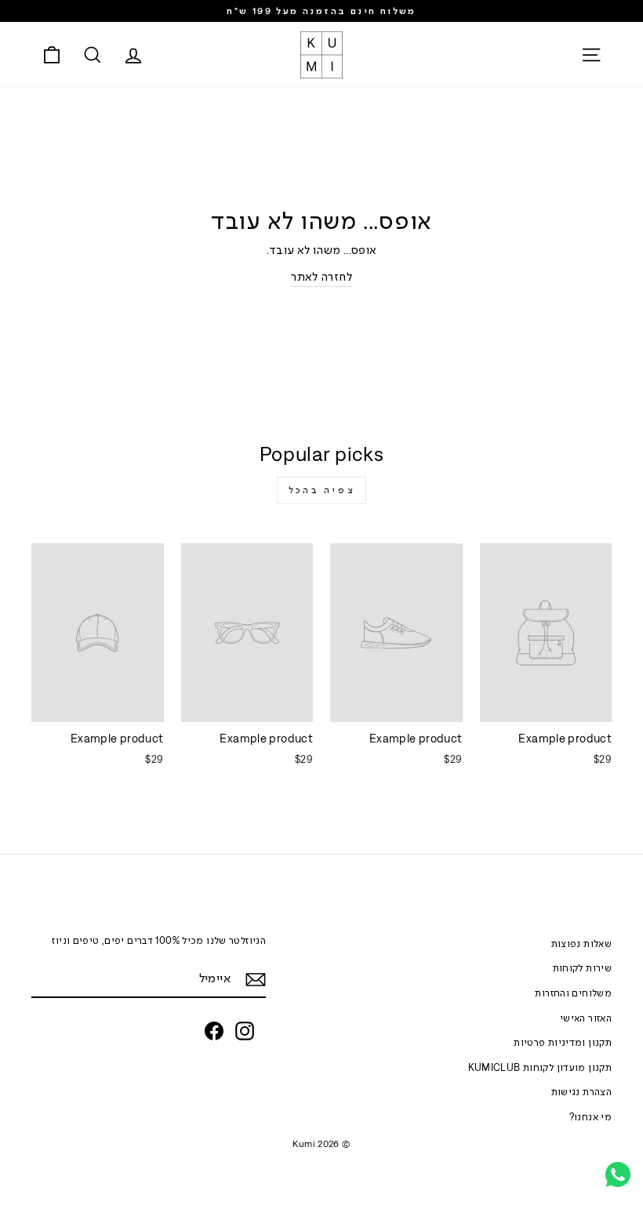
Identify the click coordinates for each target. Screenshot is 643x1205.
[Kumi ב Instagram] (244, 1031)
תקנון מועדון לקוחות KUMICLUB (540, 1067)
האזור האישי (586, 1018)
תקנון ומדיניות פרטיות (563, 1042)
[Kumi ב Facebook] (214, 1031)
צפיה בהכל (321, 490)
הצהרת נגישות (581, 1092)
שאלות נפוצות (581, 943)
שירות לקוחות (582, 968)
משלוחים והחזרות (573, 993)
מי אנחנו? (590, 1117)
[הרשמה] (255, 979)
